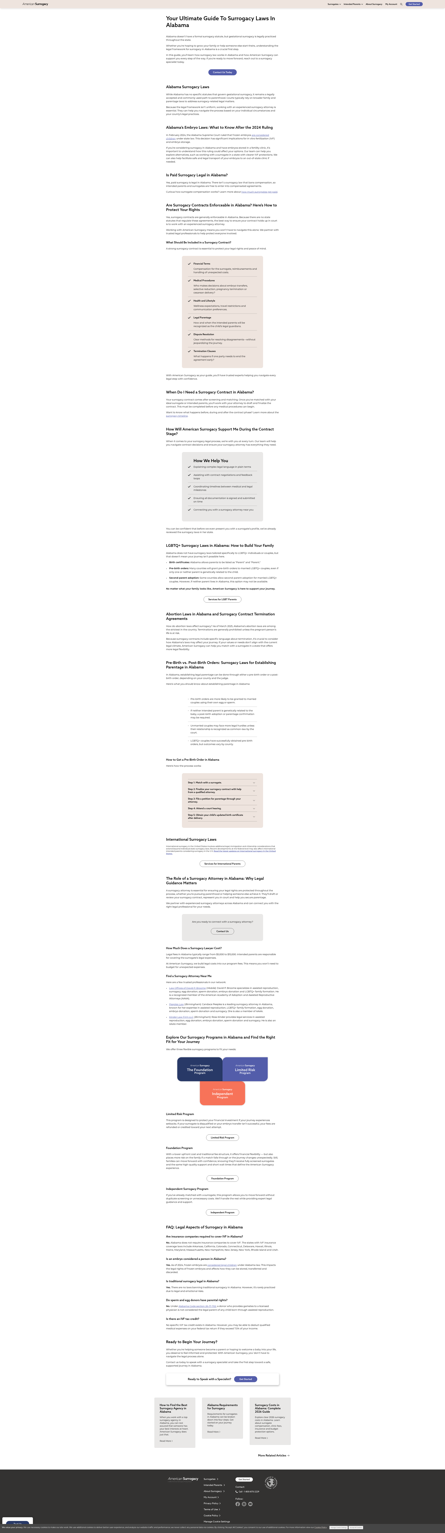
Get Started (414, 4)
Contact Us (222, 931)
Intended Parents (352, 4)
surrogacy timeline (177, 415)
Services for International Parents (222, 863)
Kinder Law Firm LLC (181, 1017)
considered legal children (222, 1265)
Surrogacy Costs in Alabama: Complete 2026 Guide (268, 1408)
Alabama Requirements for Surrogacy (222, 1406)
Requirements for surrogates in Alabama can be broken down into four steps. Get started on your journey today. (222, 1420)
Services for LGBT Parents (222, 599)
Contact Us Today (222, 72)
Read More (165, 1441)
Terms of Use (211, 1509)
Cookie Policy (211, 1515)
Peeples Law (176, 1004)
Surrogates (333, 4)
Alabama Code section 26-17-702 (197, 1306)
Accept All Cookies (356, 1527)
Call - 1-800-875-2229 (249, 1491)
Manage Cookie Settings (217, 1521)
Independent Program (222, 1212)
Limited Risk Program (222, 1137)
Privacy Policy (188, 1481)
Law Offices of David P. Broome (187, 988)
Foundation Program (222, 1178)
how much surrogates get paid (259, 191)
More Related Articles (272, 1455)
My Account (210, 1497)
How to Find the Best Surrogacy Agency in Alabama (173, 1408)
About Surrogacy (374, 4)
